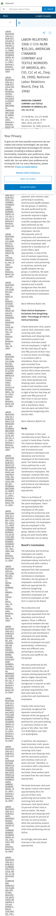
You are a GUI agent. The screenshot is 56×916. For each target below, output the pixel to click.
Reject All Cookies (28, 179)
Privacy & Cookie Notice (26, 166)
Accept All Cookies (28, 187)
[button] (20, 23)
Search (50, 9)
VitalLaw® (9, 3)
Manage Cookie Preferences (28, 173)
